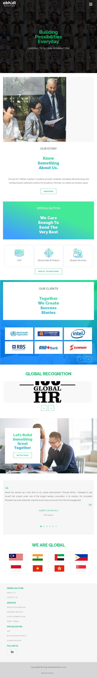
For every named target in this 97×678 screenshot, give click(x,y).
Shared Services (14, 640)
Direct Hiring (13, 621)
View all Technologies (48, 271)
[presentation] (81, 359)
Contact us (12, 597)
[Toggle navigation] (91, 4)
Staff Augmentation (16, 617)
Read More (48, 191)
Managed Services (15, 612)
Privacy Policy (47, 673)
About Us (11, 593)
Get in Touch (23, 455)
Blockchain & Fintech (16, 636)
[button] (40, 526)
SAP (8, 631)
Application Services (16, 607)
